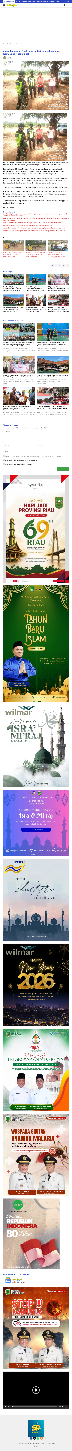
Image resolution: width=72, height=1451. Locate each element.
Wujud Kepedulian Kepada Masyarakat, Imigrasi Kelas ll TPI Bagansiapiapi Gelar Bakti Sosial (32, 223)
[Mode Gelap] (64, 5)
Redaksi (9, 57)
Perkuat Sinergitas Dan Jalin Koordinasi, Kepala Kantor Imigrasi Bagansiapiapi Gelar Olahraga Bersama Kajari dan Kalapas (36, 219)
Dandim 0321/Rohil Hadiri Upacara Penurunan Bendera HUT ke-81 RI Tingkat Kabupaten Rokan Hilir (34, 231)
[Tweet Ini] (56, 265)
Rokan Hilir (6, 48)
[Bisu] (63, 1407)
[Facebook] (31, 1438)
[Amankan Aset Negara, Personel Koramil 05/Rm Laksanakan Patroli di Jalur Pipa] (13, 245)
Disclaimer (36, 1443)
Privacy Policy (50, 1443)
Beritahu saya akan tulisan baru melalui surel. (18, 464)
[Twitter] (34, 1438)
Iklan (42, 1443)
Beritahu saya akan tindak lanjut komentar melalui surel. (22, 460)
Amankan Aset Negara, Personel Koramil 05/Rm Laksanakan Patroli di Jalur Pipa (13, 254)
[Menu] (4, 5)
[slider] (34, 1406)
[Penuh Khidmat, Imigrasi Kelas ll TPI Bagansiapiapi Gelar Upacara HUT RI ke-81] (13, 300)
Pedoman (28, 1443)
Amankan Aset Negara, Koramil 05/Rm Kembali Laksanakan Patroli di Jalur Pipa (35, 254)
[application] (36, 1390)
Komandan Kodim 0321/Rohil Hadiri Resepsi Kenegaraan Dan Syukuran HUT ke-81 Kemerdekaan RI (34, 228)
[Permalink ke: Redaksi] (4, 58)
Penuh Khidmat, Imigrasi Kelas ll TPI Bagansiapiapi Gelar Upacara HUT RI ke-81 (27, 225)
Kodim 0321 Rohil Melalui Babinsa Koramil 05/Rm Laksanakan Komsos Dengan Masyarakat (57, 255)
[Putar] (6, 1407)
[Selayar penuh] (66, 1407)
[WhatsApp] (37, 1438)
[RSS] (41, 1438)
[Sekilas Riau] (11, 5)
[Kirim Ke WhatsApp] (67, 265)
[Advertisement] (36, 25)
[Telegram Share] (63, 265)
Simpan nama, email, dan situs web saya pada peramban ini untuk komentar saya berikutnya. (33, 456)
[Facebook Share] (52, 265)
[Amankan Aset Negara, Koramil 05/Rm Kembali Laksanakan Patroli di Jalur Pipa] (36, 245)
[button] (36, 1390)
